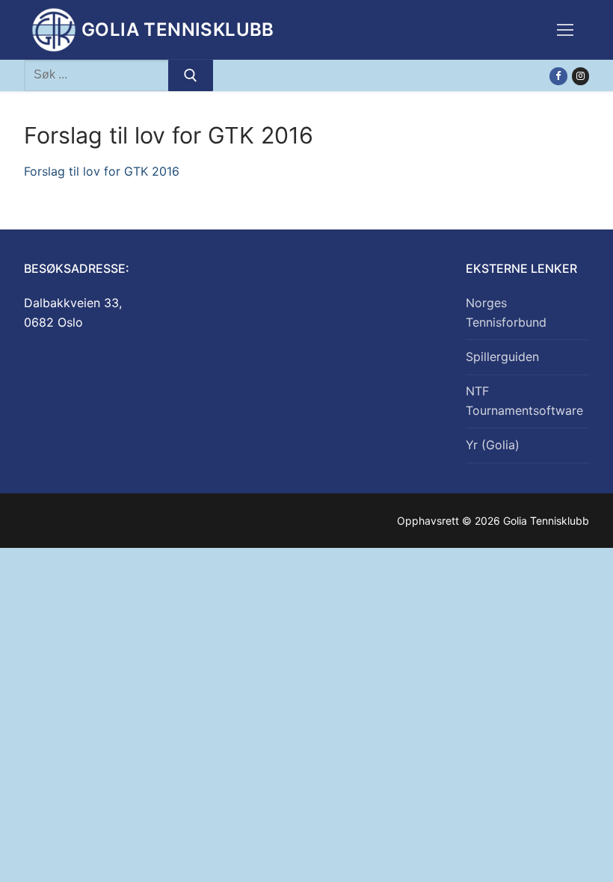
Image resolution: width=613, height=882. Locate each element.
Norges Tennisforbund (506, 312)
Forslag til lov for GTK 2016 (101, 171)
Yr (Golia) (493, 444)
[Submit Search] (190, 75)
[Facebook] (558, 75)
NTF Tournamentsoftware (524, 400)
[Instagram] (580, 75)
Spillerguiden (502, 356)
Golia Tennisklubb (177, 29)
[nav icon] (565, 30)
